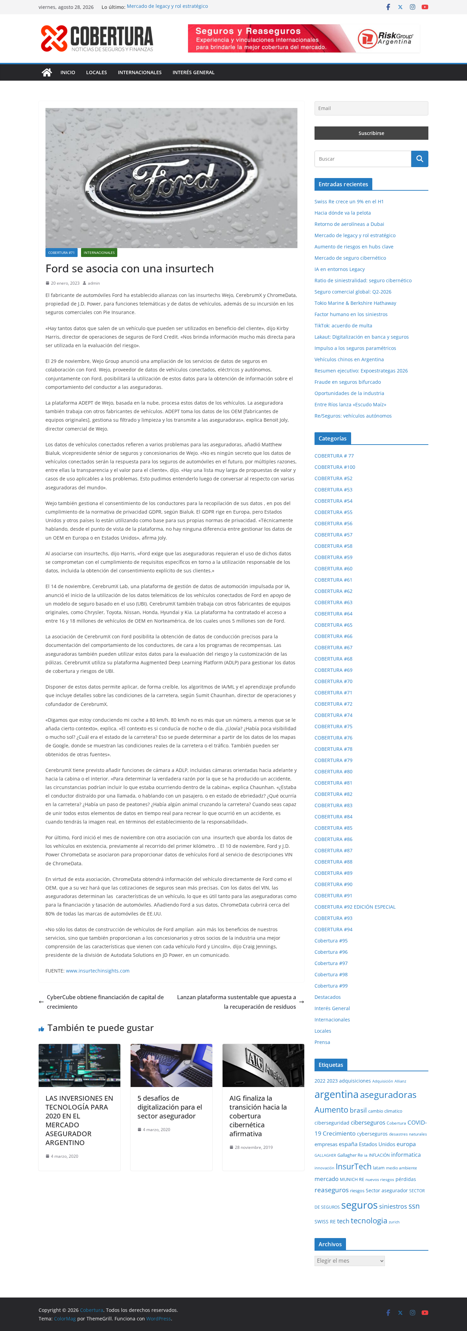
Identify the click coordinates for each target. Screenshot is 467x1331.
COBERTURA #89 (333, 873)
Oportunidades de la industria (349, 393)
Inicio (68, 72)
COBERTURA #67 (333, 647)
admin (94, 283)
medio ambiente (401, 1168)
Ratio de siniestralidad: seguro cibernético (363, 280)
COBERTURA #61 (333, 579)
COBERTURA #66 (333, 636)
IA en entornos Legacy (340, 269)
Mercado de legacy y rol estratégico (167, 7)
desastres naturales (408, 1134)
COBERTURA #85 (333, 828)
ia (366, 1155)
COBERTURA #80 (333, 771)
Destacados (328, 997)
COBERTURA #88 (333, 861)
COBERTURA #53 (333, 489)
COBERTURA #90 (333, 884)
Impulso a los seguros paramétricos (355, 348)
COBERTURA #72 (333, 704)
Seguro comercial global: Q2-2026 (353, 291)
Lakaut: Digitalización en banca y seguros (362, 337)
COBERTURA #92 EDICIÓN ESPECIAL (355, 907)
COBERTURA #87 (333, 850)
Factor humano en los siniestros (351, 314)
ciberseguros (368, 1122)
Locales (96, 72)
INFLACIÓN (379, 1155)
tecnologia (369, 1220)
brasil (358, 1110)
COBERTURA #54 (333, 501)
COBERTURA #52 (333, 478)
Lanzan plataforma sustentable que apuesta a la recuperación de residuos (236, 1002)
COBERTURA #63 (333, 602)
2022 (320, 1080)
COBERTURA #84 (333, 816)
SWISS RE (325, 1221)
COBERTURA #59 (333, 557)
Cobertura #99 (331, 985)
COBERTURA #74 (333, 715)
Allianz (400, 1081)
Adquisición (382, 1081)
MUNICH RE (352, 1179)
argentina (337, 1094)
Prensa (322, 1042)
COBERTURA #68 (333, 658)
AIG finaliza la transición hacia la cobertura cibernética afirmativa (258, 1116)
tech (343, 1221)
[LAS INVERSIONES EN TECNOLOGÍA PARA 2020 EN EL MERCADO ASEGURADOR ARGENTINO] (79, 1048)
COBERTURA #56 (333, 523)
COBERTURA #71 (61, 252)
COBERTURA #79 (333, 760)
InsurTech (354, 1166)
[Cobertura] (47, 72)
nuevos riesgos (379, 1179)
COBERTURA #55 (333, 512)
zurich (394, 1221)
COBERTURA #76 (333, 737)
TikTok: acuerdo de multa (343, 325)
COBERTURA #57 (333, 534)
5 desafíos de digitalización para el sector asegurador (169, 1107)
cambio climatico (385, 1111)
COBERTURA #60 (333, 568)
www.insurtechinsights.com (98, 970)
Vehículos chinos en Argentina (349, 359)
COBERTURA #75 (333, 726)
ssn (414, 1206)
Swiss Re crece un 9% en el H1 (349, 201)
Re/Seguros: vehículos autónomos (353, 415)
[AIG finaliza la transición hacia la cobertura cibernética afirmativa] (263, 1048)
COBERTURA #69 (333, 670)
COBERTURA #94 (333, 929)
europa (406, 1144)
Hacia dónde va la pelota (343, 212)
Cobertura (396, 1123)
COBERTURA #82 (333, 794)
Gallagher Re (350, 1155)
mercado (326, 1179)
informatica (406, 1154)
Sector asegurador (387, 1190)
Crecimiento (339, 1133)
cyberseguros (372, 1133)
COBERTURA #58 (333, 546)
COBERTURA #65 (333, 625)
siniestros (393, 1206)
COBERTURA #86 (333, 839)
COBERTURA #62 (333, 591)
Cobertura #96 (331, 952)
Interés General (194, 72)
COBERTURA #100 (335, 467)
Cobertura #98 (331, 974)
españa (348, 1144)
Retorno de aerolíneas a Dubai (349, 224)
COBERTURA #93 (333, 918)
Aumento (331, 1109)
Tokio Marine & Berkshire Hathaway (355, 303)
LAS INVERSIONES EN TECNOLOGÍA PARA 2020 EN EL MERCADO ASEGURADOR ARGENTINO (79, 1120)
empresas (326, 1144)
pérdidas (406, 1179)
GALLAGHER (325, 1155)
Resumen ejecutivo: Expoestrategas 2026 (361, 370)
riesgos (357, 1190)
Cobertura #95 (331, 940)
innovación (324, 1168)
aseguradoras (388, 1094)
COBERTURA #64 (333, 613)
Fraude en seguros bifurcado (348, 382)
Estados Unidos (377, 1144)
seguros (359, 1204)
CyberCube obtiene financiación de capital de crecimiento (105, 1002)
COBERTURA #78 (333, 749)
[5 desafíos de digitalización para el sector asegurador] (171, 1048)
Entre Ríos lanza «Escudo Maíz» (350, 404)
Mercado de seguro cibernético (350, 258)
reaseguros (332, 1189)
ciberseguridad (332, 1122)
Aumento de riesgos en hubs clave (354, 246)
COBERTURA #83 (333, 805)
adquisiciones (355, 1080)
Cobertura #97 (331, 963)
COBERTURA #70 (333, 681)
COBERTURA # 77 (334, 455)
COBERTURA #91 (333, 895)
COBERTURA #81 (333, 782)
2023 (332, 1080)
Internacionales (140, 72)
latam (379, 1168)
